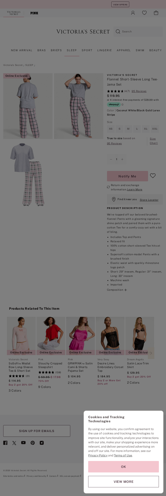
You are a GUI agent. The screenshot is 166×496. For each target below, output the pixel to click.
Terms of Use (123, 455)
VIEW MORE (124, 481)
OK (123, 467)
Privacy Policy (97, 455)
